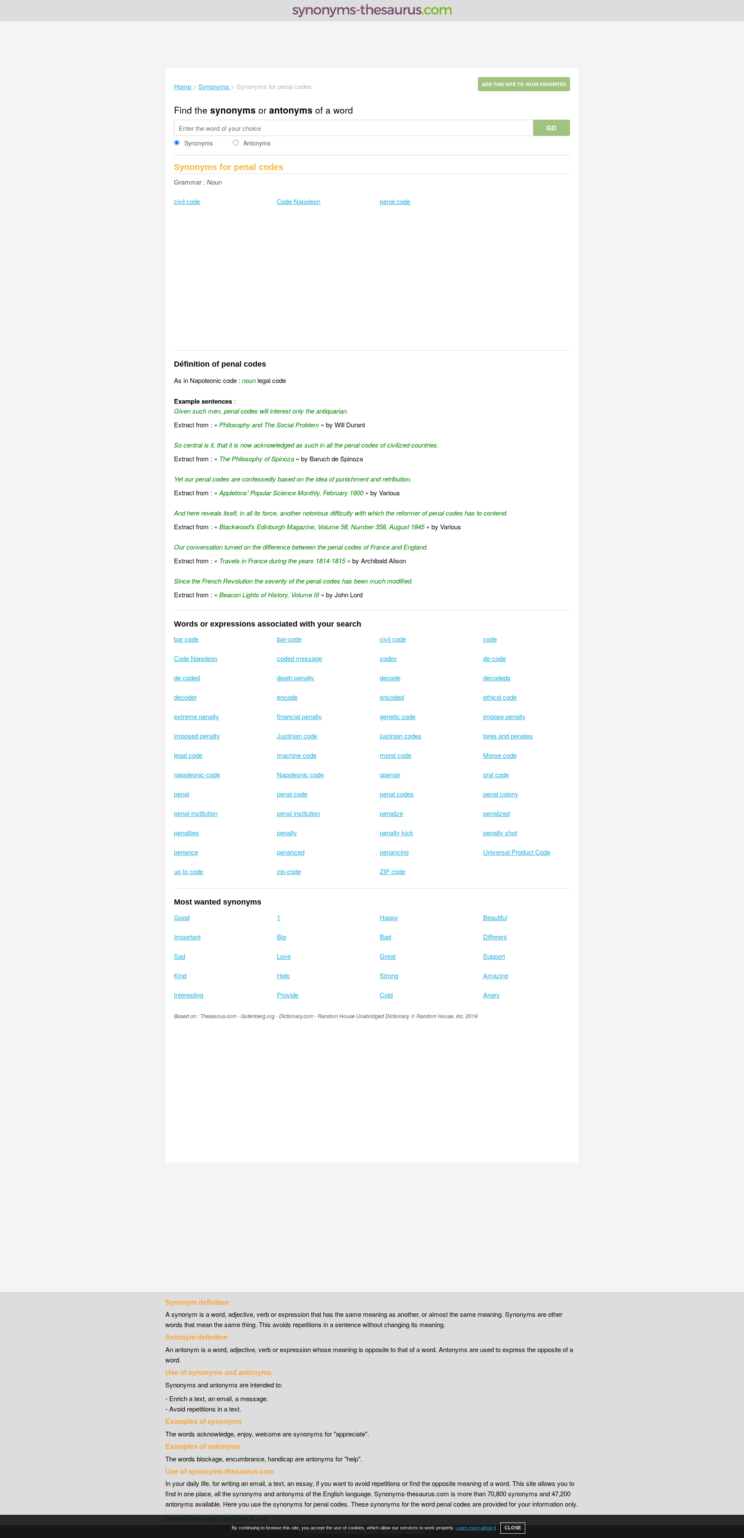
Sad (179, 955)
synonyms (233, 109)
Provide (287, 994)
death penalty (295, 677)
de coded (187, 677)
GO (551, 128)
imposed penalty (197, 735)
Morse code (500, 755)
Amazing (495, 975)
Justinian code (297, 735)
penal (181, 793)
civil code (187, 201)
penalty (287, 832)
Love (284, 955)
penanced (290, 851)
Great (388, 955)
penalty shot (500, 832)
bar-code (289, 638)
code (490, 638)
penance (186, 851)
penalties (186, 832)
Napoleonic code (300, 774)
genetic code (397, 716)
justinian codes (401, 735)
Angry (491, 994)
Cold (386, 994)
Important (187, 936)
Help (283, 975)
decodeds (497, 677)
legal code (188, 755)
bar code (186, 638)
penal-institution (195, 813)
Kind (180, 975)
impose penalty (504, 716)
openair (390, 774)
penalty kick (396, 832)
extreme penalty (196, 716)
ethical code (500, 696)
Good (181, 917)
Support (494, 955)
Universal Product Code (516, 851)
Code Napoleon (298, 201)
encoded (392, 696)
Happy (389, 917)
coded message (299, 658)
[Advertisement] (372, 44)
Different (495, 936)
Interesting (188, 994)
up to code (188, 871)
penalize (391, 813)
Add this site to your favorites (524, 84)
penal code (395, 201)
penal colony (500, 793)
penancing (394, 851)
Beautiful (495, 917)
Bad (385, 936)
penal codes (397, 793)
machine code (296, 755)
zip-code (289, 871)
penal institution (298, 813)
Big (281, 936)
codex (388, 658)
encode (287, 696)
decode (390, 677)
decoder (185, 696)
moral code (395, 755)
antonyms (291, 109)
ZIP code (392, 871)
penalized (496, 813)
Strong (389, 975)
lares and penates (508, 735)
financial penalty (299, 716)
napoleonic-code (197, 774)
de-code (494, 658)
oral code (496, 774)
